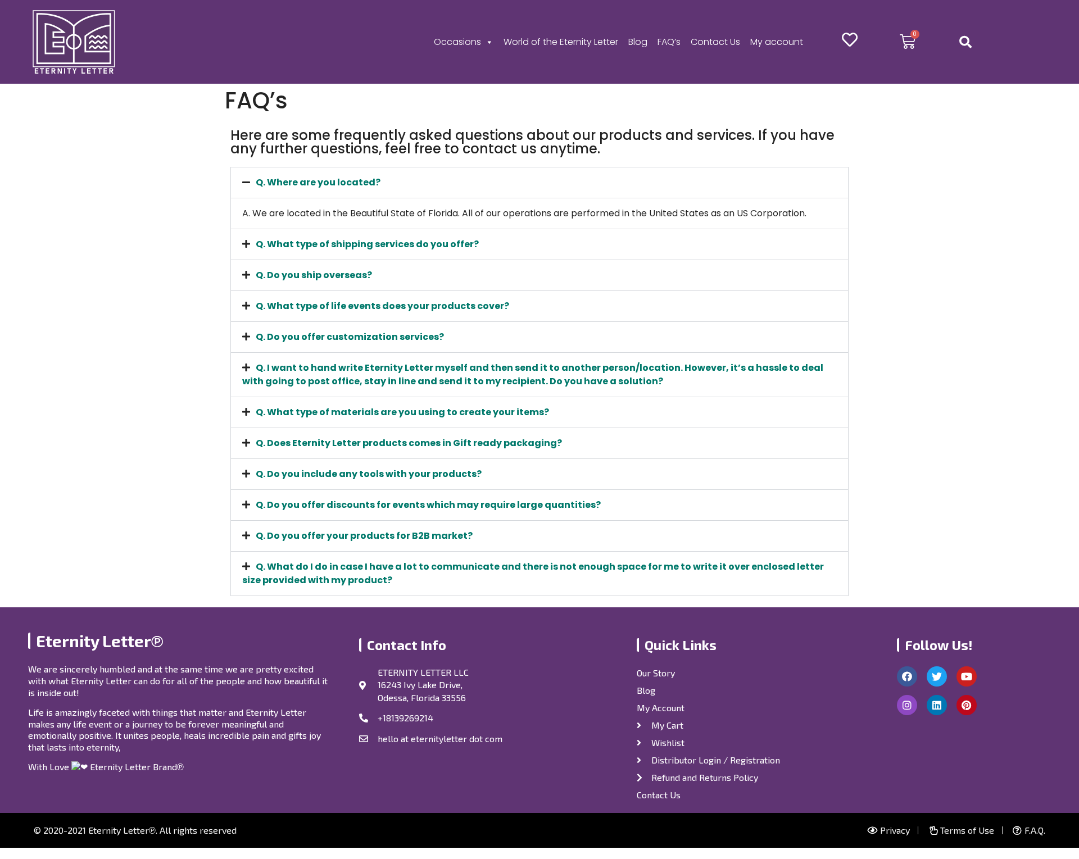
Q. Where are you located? (318, 182)
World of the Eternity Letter (561, 41)
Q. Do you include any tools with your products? (369, 473)
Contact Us (715, 41)
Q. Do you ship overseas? (314, 275)
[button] (539, 182)
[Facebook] (907, 676)
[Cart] (907, 42)
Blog (637, 41)
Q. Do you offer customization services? (350, 336)
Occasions (457, 41)
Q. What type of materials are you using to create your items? (402, 412)
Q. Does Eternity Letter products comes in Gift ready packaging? (409, 443)
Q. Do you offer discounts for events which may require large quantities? (428, 504)
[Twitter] (937, 676)
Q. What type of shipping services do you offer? (367, 244)
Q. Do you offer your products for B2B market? (364, 535)
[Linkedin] (937, 705)
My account (776, 41)
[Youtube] (966, 676)
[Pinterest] (966, 705)
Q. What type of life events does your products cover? (382, 305)
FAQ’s (669, 41)
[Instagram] (907, 705)
